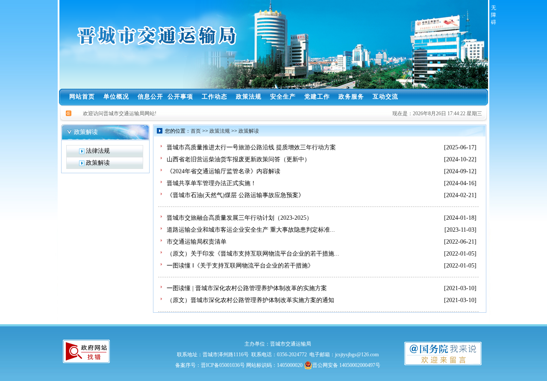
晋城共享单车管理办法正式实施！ (211, 183)
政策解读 (248, 131)
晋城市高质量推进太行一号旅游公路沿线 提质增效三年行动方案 (251, 147)
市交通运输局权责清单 (196, 241)
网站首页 (82, 96)
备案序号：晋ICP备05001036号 (210, 365)
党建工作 (317, 96)
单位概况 (116, 96)
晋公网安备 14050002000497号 (346, 365)
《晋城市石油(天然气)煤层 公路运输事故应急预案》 (235, 195)
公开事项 (180, 96)
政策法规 (249, 96)
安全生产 (283, 96)
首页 (196, 131)
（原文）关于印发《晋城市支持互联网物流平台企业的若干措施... (253, 253)
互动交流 (385, 96)
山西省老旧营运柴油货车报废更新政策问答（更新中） (238, 159)
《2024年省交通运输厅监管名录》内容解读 (223, 171)
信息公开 (150, 96)
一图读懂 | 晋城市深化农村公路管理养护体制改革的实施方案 (247, 288)
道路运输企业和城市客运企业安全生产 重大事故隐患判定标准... (251, 230)
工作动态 (214, 96)
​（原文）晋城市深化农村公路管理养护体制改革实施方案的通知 (250, 300)
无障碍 (491, 15)
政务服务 (351, 96)
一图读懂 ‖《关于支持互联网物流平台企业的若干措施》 (240, 265)
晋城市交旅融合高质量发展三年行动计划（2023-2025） (239, 218)
